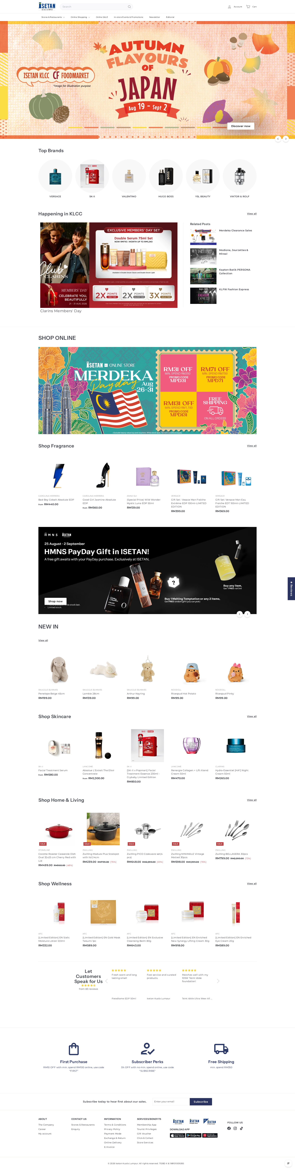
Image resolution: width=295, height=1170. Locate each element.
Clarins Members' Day (61, 311)
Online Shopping (79, 17)
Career (42, 1129)
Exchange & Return (115, 1138)
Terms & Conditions (115, 1124)
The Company (46, 1124)
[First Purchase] (73, 1049)
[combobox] (96, 7)
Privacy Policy (112, 1129)
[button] (107, 981)
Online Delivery (113, 1142)
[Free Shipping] (221, 1049)
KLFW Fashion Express (234, 289)
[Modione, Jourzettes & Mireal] (203, 256)
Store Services (145, 1142)
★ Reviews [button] (291, 588)
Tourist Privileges (147, 1129)
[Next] (286, 139)
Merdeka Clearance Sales (235, 230)
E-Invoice (109, 1147)
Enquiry (75, 1129)
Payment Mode (112, 1133)
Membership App (146, 1124)
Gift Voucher (144, 1133)
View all (252, 213)
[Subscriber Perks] (147, 1049)
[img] (88, 985)
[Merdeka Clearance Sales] (203, 237)
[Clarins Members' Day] (109, 265)
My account (45, 1133)
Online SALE (102, 17)
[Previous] (278, 139)
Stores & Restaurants (51, 17)
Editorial (170, 17)
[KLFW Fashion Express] (203, 296)
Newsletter (154, 17)
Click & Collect (145, 1138)
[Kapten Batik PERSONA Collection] (203, 276)
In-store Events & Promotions (128, 17)
